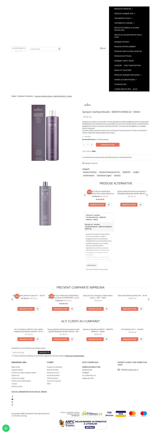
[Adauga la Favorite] (108, 205)
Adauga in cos (107, 145)
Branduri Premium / (26, 96)
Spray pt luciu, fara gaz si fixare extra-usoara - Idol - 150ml (98, 296)
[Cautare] (59, 49)
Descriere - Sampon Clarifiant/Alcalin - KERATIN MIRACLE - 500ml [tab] (96, 217)
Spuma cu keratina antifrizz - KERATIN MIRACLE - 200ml (98, 330)
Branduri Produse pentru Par (109, 172)
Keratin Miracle (88, 175)
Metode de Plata (52, 370)
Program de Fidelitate (54, 367)
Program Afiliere (17, 370)
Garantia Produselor (54, 381)
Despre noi (15, 375)
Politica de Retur (52, 378)
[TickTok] (12, 402)
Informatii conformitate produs (97, 269)
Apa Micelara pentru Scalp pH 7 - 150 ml (29, 295)
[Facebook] (12, 396)
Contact (14, 384)
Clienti (50, 362)
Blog (135, 89)
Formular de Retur (53, 375)
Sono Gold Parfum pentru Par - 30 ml (132, 295)
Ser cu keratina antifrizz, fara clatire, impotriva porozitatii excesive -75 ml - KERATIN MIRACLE (29, 330)
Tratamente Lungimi (104, 175)
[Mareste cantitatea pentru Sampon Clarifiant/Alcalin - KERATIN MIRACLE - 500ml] (92, 145)
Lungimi (136, 172)
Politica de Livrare (53, 373)
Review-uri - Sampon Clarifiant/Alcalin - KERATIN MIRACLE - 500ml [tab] (99, 226)
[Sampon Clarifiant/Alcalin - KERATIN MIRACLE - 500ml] (45, 132)
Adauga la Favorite (91, 163)
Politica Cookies (17, 386)
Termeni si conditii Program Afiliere (24, 373)
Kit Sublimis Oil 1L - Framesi (132, 329)
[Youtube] (12, 399)
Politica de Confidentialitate (74, 356)
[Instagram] (12, 405)
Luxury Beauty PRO (122, 89)
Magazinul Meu (19, 362)
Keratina (117, 175)
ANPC (49, 384)
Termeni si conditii (18, 378)
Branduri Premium (89, 172)
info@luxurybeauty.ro (129, 369)
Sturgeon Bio (120, 84)
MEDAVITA (126, 172)
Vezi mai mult (91, 265)
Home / (15, 96)
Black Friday (16, 367)
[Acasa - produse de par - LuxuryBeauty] (19, 49)
